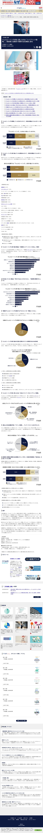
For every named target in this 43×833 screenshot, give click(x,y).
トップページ (3, 15)
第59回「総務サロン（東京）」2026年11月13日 (15, 13)
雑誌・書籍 (8, 660)
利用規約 (17, 819)
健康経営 (17, 11)
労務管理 (2, 11)
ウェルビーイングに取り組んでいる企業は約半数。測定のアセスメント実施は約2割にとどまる (19, 93)
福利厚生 (13, 11)
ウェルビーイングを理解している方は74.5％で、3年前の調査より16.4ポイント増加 (21, 99)
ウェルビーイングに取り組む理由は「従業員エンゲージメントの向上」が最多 (20, 103)
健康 (8, 223)
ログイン (40, 8)
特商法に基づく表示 (24, 819)
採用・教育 (8, 11)
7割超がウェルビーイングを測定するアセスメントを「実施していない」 (19, 107)
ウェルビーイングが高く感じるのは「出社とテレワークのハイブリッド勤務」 (20, 111)
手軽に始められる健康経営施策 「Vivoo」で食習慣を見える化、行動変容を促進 (36, 631)
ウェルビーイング (19, 88)
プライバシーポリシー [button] (7, 831)
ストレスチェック (4, 189)
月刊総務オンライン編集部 (15, 558)
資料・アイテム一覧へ (21, 720)
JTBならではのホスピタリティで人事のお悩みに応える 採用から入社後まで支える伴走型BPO (36, 645)
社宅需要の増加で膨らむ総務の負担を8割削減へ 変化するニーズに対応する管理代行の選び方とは (36, 617)
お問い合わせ (25, 818)
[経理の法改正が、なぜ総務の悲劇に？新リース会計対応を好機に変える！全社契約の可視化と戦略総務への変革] (21, 4)
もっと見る (37, 597)
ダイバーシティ (4, 214)
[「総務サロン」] (33, 570)
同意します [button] (38, 830)
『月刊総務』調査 (5, 37)
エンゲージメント (29, 249)
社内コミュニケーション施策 (6, 204)
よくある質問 (19, 818)
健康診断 (3, 187)
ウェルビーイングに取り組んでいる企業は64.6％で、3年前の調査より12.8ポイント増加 (22, 101)
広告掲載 (30, 818)
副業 (2, 225)
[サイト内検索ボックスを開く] (41, 11)
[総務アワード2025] (33, 561)
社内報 (10, 375)
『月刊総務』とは (13, 818)
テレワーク (19, 397)
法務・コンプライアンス (31, 11)
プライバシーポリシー (32, 819)
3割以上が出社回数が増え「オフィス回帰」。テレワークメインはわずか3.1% (20, 113)
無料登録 (40, 7)
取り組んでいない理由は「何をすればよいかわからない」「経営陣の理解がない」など (22, 105)
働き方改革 (23, 11)
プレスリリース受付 (11, 819)
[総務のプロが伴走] (33, 579)
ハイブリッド (35, 395)
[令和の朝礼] (21, 33)
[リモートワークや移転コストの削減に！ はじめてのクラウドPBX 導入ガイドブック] (21, 84)
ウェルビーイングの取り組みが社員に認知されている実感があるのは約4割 (20, 109)
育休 (4, 193)
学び (2, 195)
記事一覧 (9, 15)
